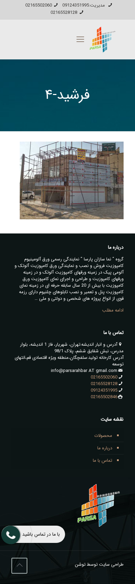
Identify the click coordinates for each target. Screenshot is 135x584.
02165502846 (104, 397)
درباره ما (104, 448)
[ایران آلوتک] (101, 39)
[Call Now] (10, 534)
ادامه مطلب (113, 310)
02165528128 (64, 12)
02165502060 (38, 5)
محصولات (103, 435)
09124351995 (104, 390)
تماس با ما (102, 460)
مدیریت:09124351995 (84, 5)
